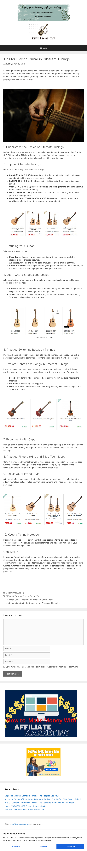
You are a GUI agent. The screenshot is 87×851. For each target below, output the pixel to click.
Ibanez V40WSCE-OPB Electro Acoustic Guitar (26, 806)
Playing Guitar (29, 596)
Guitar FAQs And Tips (15, 593)
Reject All (43, 846)
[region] (43, 840)
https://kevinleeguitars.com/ (20, 824)
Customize (16, 846)
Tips (38, 596)
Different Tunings (14, 596)
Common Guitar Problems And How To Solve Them (29, 600)
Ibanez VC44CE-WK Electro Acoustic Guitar (24, 809)
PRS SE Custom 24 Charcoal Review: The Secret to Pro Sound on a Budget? (39, 803)
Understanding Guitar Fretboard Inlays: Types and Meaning (33, 603)
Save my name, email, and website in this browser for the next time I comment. (42, 667)
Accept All (71, 846)
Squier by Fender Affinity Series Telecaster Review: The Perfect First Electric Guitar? (43, 799)
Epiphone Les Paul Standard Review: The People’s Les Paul (32, 796)
